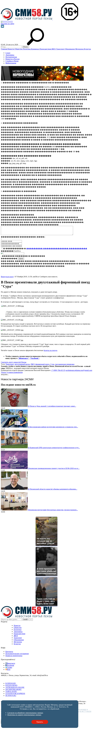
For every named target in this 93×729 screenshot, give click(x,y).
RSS (8, 669)
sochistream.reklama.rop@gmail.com (79, 370)
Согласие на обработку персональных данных (19, 699)
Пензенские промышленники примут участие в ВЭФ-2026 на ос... (54, 468)
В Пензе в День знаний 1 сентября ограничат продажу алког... (52, 406)
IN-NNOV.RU (10, 695)
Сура (52, 364)
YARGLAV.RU (11, 691)
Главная (4, 49)
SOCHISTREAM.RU (13, 689)
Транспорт (60, 49)
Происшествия (45, 49)
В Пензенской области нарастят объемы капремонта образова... (52, 489)
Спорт (7, 53)
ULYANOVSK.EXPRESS (15, 693)
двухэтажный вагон (22, 364)
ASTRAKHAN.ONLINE (14, 687)
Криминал (35, 49)
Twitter (9, 667)
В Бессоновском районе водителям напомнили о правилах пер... (53, 427)
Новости (11, 49)
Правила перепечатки (13, 656)
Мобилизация (10, 63)
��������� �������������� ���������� (56, 248)
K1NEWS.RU (10, 683)
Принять (39, 722)
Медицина (79, 49)
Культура (87, 49)
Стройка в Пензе (11, 61)
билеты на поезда (50, 350)
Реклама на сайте (7, 24)
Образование (70, 49)
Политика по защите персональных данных (54, 699)
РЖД (32, 364)
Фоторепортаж (11, 57)
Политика (27, 49)
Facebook (10, 665)
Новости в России (12, 59)
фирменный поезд (42, 364)
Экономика (9, 55)
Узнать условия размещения (12, 372)
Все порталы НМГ (8, 679)
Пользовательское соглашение (17, 654)
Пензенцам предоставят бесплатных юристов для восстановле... (53, 510)
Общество (19, 49)
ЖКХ (53, 49)
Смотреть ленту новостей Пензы (13, 362)
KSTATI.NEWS (11, 685)
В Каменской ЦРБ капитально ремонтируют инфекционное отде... (54, 448)
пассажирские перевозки (64, 364)
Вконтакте (11, 663)
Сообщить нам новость (48, 277)
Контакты (9, 652)
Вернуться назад (7, 277)
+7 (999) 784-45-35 (58, 370)
